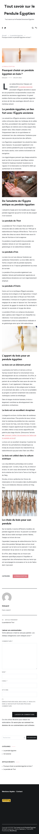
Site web (5, 690)
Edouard (4, 77)
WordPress (13, 831)
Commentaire (7, 641)
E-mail (4, 681)
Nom (4, 672)
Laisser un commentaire (24, 714)
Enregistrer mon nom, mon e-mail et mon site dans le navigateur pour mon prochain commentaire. (18, 704)
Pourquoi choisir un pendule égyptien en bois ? (18, 766)
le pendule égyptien (25, 87)
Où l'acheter (7, 754)
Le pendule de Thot (10, 621)
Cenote (21, 829)
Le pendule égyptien (8, 66)
